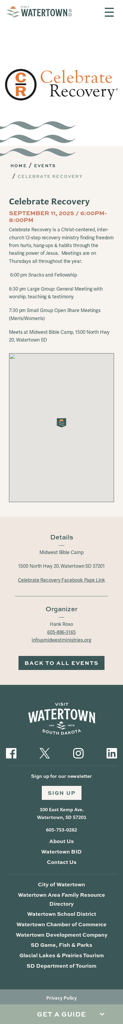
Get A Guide (61, 1014)
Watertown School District (61, 914)
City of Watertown (61, 884)
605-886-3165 (61, 632)
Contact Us (61, 862)
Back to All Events (61, 663)
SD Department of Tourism (61, 965)
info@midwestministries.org (61, 640)
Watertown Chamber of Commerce (61, 924)
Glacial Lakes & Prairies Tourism (61, 955)
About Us (61, 841)
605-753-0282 (61, 830)
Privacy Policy (61, 998)
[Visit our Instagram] (78, 752)
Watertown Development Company (61, 934)
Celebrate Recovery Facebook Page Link (61, 580)
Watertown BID (61, 851)
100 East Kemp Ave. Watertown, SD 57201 (61, 813)
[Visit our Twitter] (44, 752)
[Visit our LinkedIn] (112, 752)
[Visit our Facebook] (11, 752)
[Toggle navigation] (109, 12)
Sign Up (62, 793)
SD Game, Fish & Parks (61, 945)
